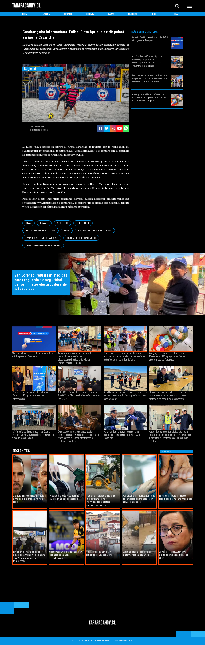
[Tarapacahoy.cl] (177, 9)
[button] (28, 223)
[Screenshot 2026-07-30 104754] (176, 105)
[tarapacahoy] (26, 7)
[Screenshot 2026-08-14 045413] (176, 48)
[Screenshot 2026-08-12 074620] (176, 67)
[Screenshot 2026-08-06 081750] (176, 86)
